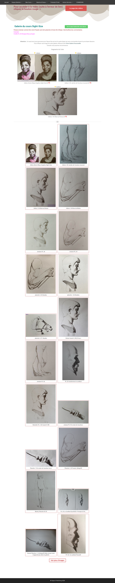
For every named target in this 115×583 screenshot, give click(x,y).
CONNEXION (79, 2)
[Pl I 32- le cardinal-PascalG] (73, 533)
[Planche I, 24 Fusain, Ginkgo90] (73, 447)
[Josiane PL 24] (73, 230)
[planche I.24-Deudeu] (41, 274)
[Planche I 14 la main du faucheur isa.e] (41, 458)
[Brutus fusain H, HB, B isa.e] (73, 317)
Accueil (7, 2)
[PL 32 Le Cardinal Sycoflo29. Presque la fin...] (73, 499)
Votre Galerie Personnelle (73, 43)
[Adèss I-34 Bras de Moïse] (73, 187)
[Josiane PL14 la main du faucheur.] (73, 412)
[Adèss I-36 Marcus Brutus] (41, 187)
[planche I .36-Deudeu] (73, 274)
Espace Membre (16, 2)
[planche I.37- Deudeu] (41, 325)
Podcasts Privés (55, 2)
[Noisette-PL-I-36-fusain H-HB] (41, 404)
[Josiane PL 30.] (41, 360)
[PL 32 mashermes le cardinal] (73, 360)
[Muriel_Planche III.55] (41, 490)
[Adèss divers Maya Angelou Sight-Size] (41, 154)
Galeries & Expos (41, 2)
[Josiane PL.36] (41, 232)
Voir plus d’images (57, 560)
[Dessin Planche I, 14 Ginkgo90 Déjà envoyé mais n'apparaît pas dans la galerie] (41, 540)
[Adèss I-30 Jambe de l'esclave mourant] (73, 144)
